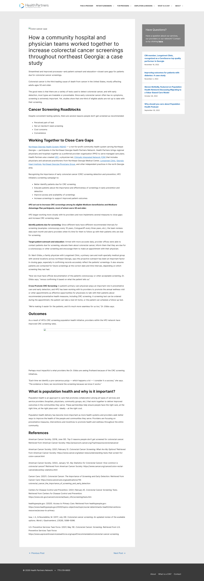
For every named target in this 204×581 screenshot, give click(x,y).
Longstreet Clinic (107, 160)
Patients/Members (104, 6)
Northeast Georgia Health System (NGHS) (47, 147)
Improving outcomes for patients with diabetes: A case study (161, 74)
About (178, 6)
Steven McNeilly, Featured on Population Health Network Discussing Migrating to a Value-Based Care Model (163, 90)
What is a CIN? (164, 6)
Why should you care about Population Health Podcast (162, 105)
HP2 (57, 157)
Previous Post (36, 553)
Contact (177, 574)
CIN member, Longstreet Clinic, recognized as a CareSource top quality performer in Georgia (162, 58)
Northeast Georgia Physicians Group (58, 164)
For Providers (123, 6)
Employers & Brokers (143, 6)
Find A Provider (86, 6)
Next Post (119, 553)
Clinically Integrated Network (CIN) (90, 157)
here (161, 41)
